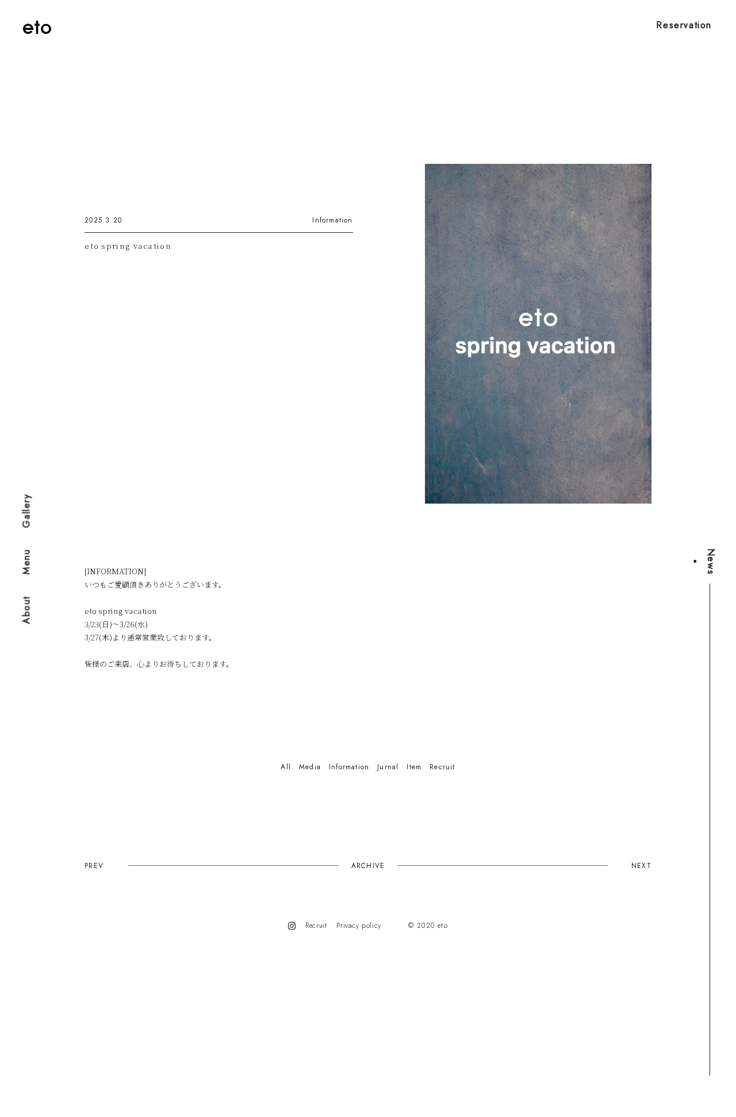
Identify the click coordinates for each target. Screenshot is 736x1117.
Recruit (316, 925)
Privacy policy (358, 925)
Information (332, 220)
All (286, 767)
